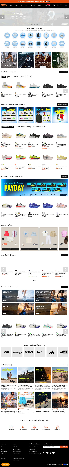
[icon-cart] (61, 5)
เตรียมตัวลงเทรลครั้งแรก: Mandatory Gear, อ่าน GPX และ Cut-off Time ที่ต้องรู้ (25, 387)
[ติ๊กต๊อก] (50, 452)
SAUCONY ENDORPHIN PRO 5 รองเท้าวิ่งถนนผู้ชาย (47, 335)
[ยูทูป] (53, 452)
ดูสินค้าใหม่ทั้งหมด (64, 71)
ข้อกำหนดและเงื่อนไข (33, 451)
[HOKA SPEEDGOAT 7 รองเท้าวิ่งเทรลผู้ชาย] (34, 263)
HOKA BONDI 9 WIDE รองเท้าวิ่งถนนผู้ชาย (48, 145)
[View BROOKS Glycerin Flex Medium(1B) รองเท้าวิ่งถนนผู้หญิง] (43, 244)
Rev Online (52, 464)
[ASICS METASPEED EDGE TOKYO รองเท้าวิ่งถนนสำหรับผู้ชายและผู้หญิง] (62, 326)
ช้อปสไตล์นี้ (19, 249)
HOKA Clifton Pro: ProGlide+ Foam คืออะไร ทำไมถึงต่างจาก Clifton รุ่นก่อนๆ (42, 411)
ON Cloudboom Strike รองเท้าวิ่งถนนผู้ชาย (7, 215)
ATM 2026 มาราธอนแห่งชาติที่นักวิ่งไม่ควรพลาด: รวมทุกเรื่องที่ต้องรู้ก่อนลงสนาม (42, 387)
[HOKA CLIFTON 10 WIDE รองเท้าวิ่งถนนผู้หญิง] (7, 136)
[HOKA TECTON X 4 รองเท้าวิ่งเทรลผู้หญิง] (7, 86)
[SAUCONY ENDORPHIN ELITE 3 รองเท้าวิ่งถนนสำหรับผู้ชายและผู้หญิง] (61, 263)
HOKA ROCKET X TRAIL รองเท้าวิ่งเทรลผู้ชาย (21, 145)
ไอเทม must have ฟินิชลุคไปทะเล (25, 410)
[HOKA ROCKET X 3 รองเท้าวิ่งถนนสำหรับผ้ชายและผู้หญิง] (3, 164)
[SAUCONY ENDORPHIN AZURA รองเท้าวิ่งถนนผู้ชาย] (21, 263)
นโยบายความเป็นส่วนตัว (33, 446)
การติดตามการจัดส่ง (16, 453)
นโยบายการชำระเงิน (16, 449)
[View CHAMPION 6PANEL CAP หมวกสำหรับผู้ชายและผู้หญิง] (24, 232)
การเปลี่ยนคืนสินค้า (32, 449)
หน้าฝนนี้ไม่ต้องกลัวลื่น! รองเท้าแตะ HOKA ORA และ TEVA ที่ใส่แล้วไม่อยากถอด (8, 411)
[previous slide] (3, 331)
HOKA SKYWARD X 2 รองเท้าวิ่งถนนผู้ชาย (48, 215)
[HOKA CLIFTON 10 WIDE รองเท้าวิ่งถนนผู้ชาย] (34, 136)
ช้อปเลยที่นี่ (47, 1)
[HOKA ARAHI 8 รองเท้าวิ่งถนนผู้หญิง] (62, 157)
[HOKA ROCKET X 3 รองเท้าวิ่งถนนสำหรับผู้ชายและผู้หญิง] (7, 157)
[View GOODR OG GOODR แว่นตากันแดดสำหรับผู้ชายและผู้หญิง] (31, 244)
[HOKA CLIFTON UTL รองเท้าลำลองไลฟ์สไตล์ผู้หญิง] (34, 86)
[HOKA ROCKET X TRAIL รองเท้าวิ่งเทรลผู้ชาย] (21, 136)
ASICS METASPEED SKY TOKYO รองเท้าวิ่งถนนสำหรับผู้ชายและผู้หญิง (34, 335)
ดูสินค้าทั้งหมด (64, 176)
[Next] (65, 269)
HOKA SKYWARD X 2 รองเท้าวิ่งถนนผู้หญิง (34, 215)
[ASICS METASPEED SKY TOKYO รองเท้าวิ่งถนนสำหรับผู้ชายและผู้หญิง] (34, 326)
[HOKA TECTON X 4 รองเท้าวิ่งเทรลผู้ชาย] (21, 86)
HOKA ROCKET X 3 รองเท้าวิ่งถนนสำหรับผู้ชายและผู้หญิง (6, 167)
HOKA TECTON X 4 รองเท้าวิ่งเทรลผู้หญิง (6, 95)
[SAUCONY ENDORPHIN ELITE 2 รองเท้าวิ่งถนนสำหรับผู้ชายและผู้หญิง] (16, 213)
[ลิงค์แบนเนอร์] (34, 187)
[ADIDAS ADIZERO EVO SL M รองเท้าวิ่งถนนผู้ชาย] (8, 263)
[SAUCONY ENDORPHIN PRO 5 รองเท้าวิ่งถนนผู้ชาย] (48, 326)
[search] (54, 5)
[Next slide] (65, 60)
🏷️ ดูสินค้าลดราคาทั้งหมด (62, 104)
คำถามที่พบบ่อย (4, 451)
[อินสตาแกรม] (47, 452)
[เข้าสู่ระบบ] (57, 5)
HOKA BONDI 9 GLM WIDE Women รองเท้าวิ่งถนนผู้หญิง (61, 145)
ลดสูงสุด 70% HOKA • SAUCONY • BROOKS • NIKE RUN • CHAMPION (31, 1)
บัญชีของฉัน (15, 446)
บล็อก (2, 456)
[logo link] (9, 60)
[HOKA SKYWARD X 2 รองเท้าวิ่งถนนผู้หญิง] (34, 206)
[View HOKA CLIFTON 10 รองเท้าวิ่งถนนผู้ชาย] (62, 244)
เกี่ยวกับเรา (3, 446)
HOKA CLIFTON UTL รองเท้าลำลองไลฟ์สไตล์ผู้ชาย (61, 95)
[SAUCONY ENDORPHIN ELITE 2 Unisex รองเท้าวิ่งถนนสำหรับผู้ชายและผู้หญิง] (21, 206)
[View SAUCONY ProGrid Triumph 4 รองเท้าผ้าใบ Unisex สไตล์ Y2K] (12, 244)
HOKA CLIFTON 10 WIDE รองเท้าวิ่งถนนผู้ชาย (33, 145)
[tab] (31, 24)
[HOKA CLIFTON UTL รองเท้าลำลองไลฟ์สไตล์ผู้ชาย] (62, 86)
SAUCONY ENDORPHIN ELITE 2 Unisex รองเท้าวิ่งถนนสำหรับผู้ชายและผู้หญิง (20, 215)
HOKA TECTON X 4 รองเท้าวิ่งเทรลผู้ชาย (20, 95)
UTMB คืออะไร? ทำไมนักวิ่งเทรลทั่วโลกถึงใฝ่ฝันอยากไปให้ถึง (59, 386)
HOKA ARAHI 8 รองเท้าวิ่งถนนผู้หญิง (61, 167)
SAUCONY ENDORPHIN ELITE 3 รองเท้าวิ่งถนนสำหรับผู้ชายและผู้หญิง (7, 335)
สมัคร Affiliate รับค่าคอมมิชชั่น (18, 458)
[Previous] (3, 269)
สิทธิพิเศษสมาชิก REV (17, 456)
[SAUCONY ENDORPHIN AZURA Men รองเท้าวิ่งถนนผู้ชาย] (48, 263)
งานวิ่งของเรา (3, 453)
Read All (64, 365)
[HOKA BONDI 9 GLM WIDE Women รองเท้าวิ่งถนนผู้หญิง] (62, 136)
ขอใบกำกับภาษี (15, 460)
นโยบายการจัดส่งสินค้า (17, 451)
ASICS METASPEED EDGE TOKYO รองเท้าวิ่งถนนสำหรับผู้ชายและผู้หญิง (61, 335)
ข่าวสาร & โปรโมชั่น (32, 456)
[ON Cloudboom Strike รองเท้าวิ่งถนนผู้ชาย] (7, 206)
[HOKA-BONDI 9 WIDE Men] (45, 143)
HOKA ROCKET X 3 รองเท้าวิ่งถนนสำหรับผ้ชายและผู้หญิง (20, 167)
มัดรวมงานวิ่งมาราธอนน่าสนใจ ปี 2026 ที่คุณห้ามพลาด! (59, 410)
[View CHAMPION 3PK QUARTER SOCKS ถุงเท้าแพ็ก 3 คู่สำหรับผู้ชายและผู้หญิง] (24, 244)
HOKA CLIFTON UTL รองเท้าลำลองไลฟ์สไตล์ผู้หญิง (33, 95)
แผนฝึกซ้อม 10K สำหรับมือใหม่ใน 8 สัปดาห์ (8, 386)
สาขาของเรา (3, 458)
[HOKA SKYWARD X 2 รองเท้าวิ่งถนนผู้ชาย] (48, 206)
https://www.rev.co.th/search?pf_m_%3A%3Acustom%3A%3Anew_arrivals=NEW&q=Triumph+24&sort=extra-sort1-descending (22, 8)
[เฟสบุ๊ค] (44, 452)
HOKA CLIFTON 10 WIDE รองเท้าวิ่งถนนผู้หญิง (5, 145)
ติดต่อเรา (2, 449)
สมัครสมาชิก (64, 446)
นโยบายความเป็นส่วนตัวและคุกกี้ (35, 453)
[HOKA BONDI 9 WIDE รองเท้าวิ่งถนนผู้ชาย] (48, 136)
